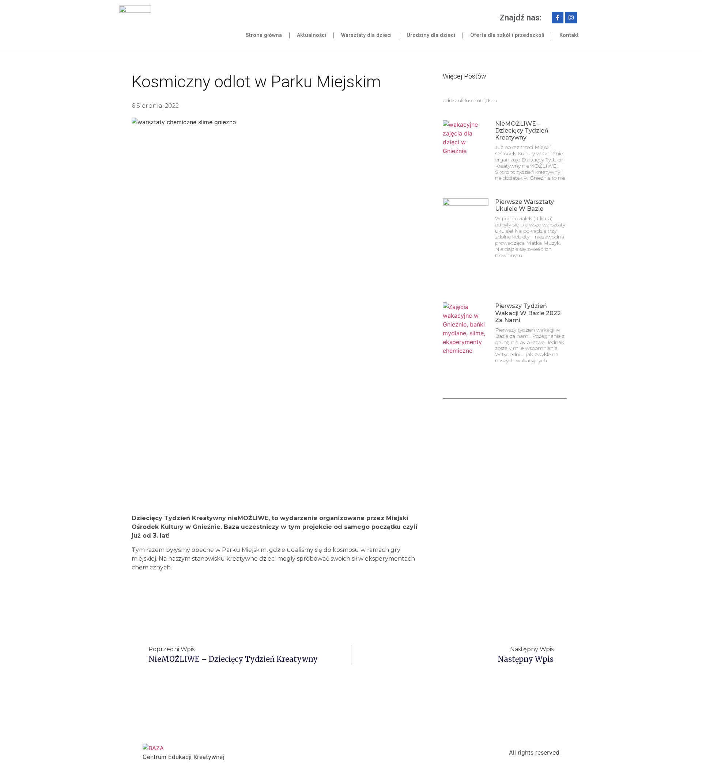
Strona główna (264, 35)
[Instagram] (571, 17)
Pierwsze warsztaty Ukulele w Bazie (524, 205)
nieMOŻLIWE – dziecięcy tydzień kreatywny (521, 130)
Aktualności (311, 35)
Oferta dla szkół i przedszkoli (507, 35)
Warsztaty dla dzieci (366, 35)
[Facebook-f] (557, 17)
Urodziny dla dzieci (431, 35)
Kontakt (569, 35)
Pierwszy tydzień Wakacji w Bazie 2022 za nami (528, 312)
